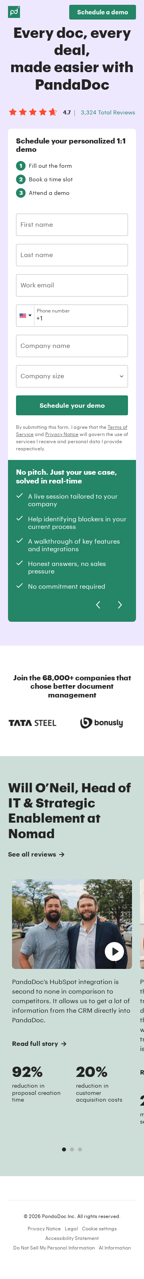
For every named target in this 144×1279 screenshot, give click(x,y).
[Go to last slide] (98, 605)
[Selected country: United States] (25, 315)
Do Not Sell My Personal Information (54, 1247)
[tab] (64, 1149)
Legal (71, 1228)
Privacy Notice (61, 434)
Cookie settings (99, 1228)
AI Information (115, 1247)
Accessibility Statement (72, 1238)
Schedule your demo (72, 405)
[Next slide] (120, 605)
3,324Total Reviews (108, 112)
